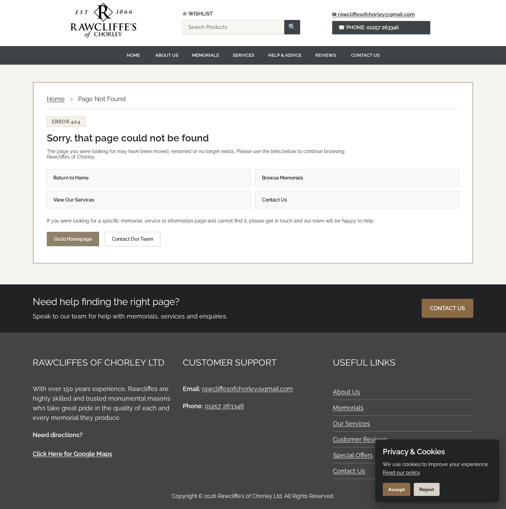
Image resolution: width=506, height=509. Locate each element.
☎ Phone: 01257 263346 (368, 27)
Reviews (325, 55)
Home (133, 55)
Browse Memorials (282, 178)
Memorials (205, 55)
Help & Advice (285, 55)
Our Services (351, 423)
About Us (166, 55)
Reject (426, 489)
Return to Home (70, 178)
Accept (396, 489)
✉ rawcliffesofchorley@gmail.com (373, 14)
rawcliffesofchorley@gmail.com (247, 388)
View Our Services (73, 200)
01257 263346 (224, 406)
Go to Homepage (73, 239)
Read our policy (401, 472)
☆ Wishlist (197, 14)
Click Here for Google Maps (72, 453)
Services (243, 55)
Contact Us (365, 55)
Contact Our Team (132, 239)
